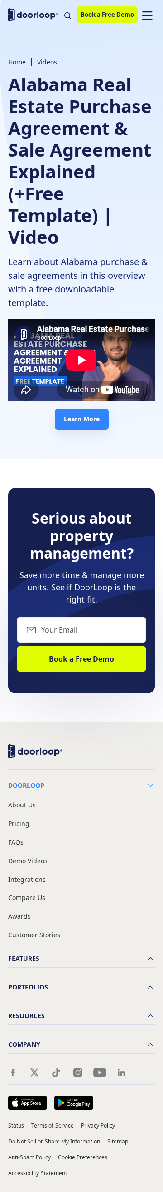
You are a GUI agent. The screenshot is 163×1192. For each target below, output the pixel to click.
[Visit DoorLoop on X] (34, 1072)
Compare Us (26, 898)
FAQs (16, 842)
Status (16, 1125)
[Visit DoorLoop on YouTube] (99, 1072)
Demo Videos (28, 861)
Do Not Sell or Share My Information (54, 1141)
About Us (22, 805)
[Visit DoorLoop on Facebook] (12, 1072)
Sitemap (117, 1141)
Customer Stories (34, 935)
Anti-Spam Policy (29, 1157)
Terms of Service (52, 1125)
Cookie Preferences (83, 1157)
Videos (47, 62)
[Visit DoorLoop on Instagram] (77, 1072)
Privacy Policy (98, 1125)
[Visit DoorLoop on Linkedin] (121, 1072)
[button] (147, 14)
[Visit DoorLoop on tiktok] (56, 1072)
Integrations (27, 880)
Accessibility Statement (37, 1173)
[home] (35, 14)
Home (17, 62)
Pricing (18, 824)
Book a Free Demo (107, 14)
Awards (19, 916)
